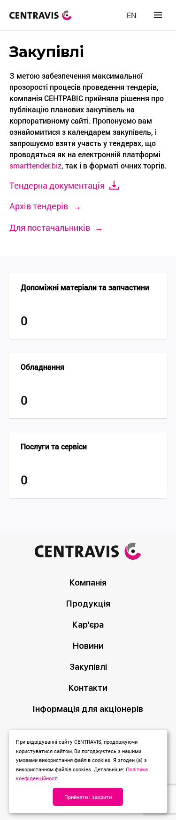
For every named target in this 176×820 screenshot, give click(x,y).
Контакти (88, 688)
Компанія (88, 582)
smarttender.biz (35, 165)
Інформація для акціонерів (88, 709)
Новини (88, 646)
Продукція (88, 603)
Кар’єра (88, 625)
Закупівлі (88, 667)
